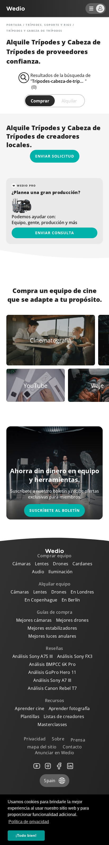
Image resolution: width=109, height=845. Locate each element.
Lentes (42, 564)
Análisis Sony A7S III (32, 656)
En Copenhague (41, 600)
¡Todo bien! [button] (26, 835)
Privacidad (35, 739)
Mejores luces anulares (52, 636)
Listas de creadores (64, 716)
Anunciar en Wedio (54, 753)
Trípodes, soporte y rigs (48, 25)
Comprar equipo (54, 556)
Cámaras (21, 564)
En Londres (82, 592)
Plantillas (30, 716)
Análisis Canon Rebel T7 (52, 688)
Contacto (72, 747)
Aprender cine (29, 708)
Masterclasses (52, 724)
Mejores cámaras (34, 620)
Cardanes (82, 564)
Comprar (40, 101)
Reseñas (54, 648)
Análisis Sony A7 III (52, 680)
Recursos (54, 700)
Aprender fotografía (69, 708)
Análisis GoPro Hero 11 (52, 672)
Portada (14, 25)
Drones (60, 564)
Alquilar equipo (55, 584)
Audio (38, 572)
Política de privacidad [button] (28, 821)
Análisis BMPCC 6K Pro (52, 664)
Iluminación (60, 572)
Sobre (58, 739)
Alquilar (69, 101)
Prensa (78, 740)
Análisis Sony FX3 (74, 656)
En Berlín (71, 600)
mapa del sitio (41, 747)
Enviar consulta (54, 232)
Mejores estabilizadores (52, 628)
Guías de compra (54, 612)
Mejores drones (72, 620)
